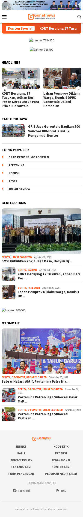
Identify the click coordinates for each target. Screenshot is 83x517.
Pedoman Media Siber (61, 474)
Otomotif (18, 377)
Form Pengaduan (21, 474)
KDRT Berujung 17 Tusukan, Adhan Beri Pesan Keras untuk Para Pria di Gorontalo (20, 99)
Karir (21, 453)
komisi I (14, 173)
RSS (63, 491)
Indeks (21, 447)
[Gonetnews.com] (41, 16)
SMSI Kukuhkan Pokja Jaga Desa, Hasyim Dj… (37, 261)
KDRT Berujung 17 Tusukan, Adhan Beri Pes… (49, 276)
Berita (6, 257)
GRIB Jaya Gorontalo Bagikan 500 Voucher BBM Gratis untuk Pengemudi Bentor (54, 131)
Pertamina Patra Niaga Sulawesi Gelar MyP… (47, 399)
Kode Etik (60, 447)
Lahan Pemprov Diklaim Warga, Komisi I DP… (48, 294)
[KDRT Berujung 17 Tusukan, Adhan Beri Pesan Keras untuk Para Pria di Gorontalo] (21, 78)
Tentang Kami (21, 467)
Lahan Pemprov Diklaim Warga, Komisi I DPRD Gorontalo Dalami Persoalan (61, 99)
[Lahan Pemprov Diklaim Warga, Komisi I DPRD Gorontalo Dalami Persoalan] (62, 78)
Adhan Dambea (19, 189)
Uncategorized (22, 257)
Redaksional (61, 460)
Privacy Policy (21, 460)
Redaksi (61, 453)
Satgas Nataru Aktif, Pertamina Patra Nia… (35, 381)
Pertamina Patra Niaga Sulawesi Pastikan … (43, 416)
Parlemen (34, 287)
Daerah (32, 270)
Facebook (24, 491)
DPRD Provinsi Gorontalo (29, 157)
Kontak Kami (61, 467)
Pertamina (16, 165)
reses (13, 181)
